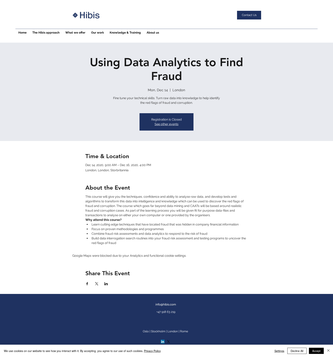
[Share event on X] (96, 283)
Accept (316, 351)
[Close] (328, 351)
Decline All (297, 351)
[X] (168, 341)
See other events (166, 124)
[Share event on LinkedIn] (106, 283)
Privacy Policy (152, 351)
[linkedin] (163, 341)
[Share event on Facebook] (87, 283)
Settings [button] (279, 351)
